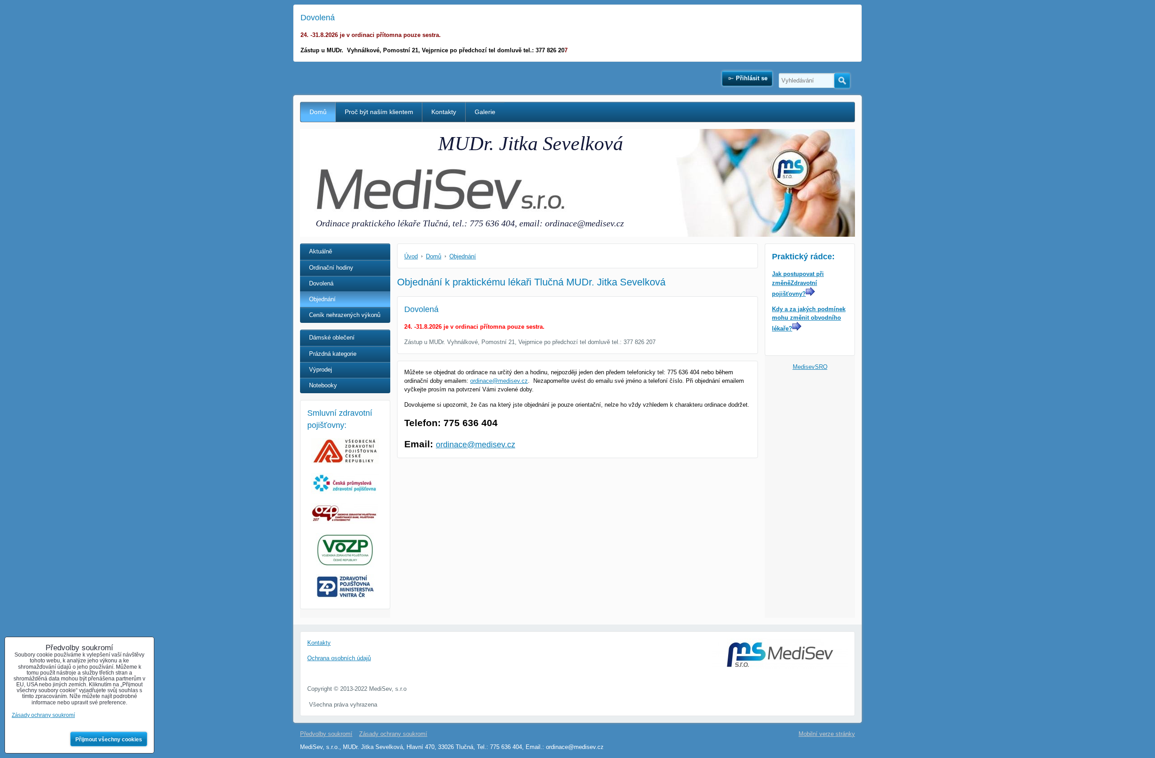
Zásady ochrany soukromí (393, 733)
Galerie (485, 111)
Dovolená (321, 283)
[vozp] (345, 550)
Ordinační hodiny (331, 267)
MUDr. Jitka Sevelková (530, 144)
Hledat (842, 80)
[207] (344, 522)
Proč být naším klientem (379, 111)
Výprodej (320, 369)
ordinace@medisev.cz (499, 380)
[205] (345, 492)
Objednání (322, 299)
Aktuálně (320, 251)
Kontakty (443, 111)
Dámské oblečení (332, 337)
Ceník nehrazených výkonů (344, 315)
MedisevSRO (810, 366)
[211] (345, 597)
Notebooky (323, 385)
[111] (345, 462)
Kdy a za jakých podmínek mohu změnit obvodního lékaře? (808, 319)
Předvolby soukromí (326, 733)
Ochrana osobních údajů (339, 658)
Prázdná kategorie (332, 353)
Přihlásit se (751, 78)
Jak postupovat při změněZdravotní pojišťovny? (798, 284)
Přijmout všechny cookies (108, 739)
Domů (318, 111)
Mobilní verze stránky (827, 733)
